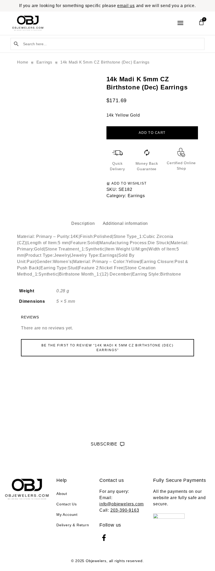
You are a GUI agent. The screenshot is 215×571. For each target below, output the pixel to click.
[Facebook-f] (104, 537)
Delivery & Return (72, 525)
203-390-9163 (124, 510)
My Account (67, 514)
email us (126, 5)
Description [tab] (83, 223)
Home (22, 62)
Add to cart (152, 133)
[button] (180, 23)
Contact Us (66, 504)
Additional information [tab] (125, 223)
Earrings (44, 62)
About (61, 494)
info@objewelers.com (121, 504)
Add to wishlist (128, 183)
